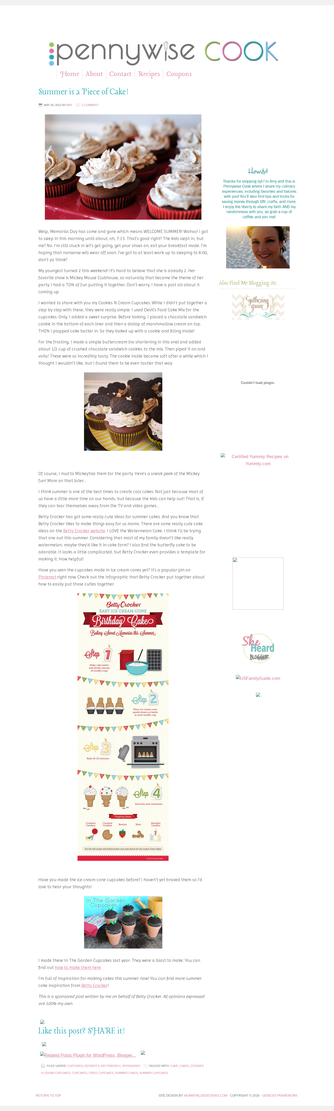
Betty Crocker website (84, 530)
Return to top (48, 1095)
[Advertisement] (167, 24)
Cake (174, 1065)
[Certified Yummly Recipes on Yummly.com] (258, 463)
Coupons (179, 74)
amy (69, 105)
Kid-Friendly (110, 1065)
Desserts (91, 1065)
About (94, 74)
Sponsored (131, 1065)
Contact (120, 74)
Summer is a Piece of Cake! (83, 92)
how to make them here (78, 967)
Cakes (184, 1065)
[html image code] (259, 270)
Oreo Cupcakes (101, 1072)
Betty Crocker (94, 985)
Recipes (149, 74)
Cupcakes (75, 1065)
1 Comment (90, 105)
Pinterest (47, 577)
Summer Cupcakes (153, 1072)
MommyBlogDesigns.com (206, 1095)
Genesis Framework (280, 1095)
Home (69, 74)
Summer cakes (126, 1072)
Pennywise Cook (167, 52)
